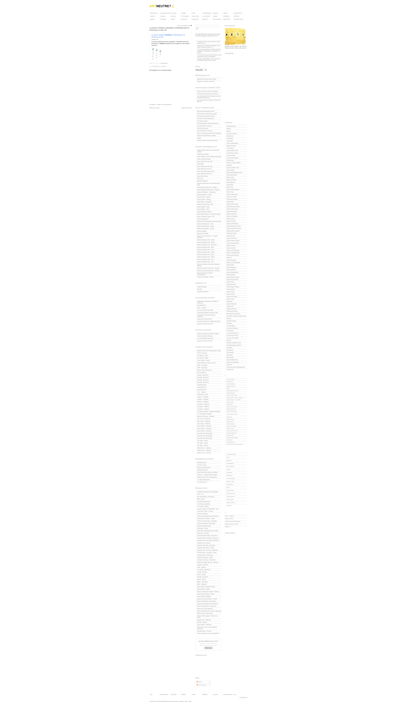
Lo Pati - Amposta (202, 572)
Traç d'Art (229, 364)
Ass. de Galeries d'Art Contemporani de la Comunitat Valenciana (209, 96)
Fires (193, 13)
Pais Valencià (217, 19)
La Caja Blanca (231, 326)
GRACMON (200, 164)
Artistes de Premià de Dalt (204, 319)
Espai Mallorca (231, 182)
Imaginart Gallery (231, 309)
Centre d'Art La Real (232, 153)
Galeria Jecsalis (231, 248)
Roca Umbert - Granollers (204, 426)
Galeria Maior (230, 265)
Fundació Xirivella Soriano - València (207, 562)
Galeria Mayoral (231, 274)
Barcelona (226, 19)
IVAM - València (201, 567)
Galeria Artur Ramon (232, 209)
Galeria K (229, 257)
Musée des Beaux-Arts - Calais (206, 252)
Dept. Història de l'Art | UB (204, 173)
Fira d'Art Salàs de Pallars (204, 126)
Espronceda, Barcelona (203, 467)
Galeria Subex (231, 294)
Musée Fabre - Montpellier (204, 202)
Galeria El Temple (232, 233)
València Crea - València (204, 448)
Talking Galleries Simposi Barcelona (207, 140)
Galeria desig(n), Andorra (234, 226)
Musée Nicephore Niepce (204, 211)
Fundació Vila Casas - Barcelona (206, 560)
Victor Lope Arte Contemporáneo (236, 367)
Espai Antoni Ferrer (202, 176)
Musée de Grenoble (202, 233)
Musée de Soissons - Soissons (205, 416)
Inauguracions (165, 13)
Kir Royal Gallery (231, 321)
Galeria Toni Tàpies (232, 296)
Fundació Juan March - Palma (205, 547)
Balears (205, 19)
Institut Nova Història (203, 154)
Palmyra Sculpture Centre (234, 343)
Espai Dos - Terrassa (203, 533)
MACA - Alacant (201, 574)
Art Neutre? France (154, 701)
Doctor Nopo (230, 160)
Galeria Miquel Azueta (233, 277)
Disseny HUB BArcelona (204, 526)
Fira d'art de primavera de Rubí (206, 116)
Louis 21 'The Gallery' (233, 338)
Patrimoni (226, 16)
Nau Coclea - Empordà (203, 419)
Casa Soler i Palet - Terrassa (205, 511)
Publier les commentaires (164, 104)
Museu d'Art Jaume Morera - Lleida (207, 599)
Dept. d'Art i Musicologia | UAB (205, 171)
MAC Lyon (200, 178)
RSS (235, 694)
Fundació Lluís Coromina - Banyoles (207, 550)
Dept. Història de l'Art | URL (204, 161)
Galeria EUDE (231, 236)
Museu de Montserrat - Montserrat (206, 606)
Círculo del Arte (231, 155)
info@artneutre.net (213, 36)
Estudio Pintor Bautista (233, 189)
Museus (152, 19)
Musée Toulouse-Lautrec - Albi (205, 216)
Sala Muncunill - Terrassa (204, 631)
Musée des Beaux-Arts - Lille (205, 259)
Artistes (173, 13)
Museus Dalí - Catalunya (204, 620)
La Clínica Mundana (232, 328)
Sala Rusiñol (230, 357)
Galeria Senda (231, 289)
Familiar (215, 13)
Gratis (173, 19)
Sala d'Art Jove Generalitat (204, 433)
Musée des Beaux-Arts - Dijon (205, 254)
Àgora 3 (229, 131)
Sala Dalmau (230, 352)
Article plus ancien (187, 108)
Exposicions (154, 13)
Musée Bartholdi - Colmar (204, 194)
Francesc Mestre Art (232, 194)
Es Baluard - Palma (202, 528)
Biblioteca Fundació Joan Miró (205, 81)
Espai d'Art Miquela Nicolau (234, 172)
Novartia (199, 289)
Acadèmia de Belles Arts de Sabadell (207, 492)
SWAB (199, 138)
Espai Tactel (230, 184)
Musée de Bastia (202, 231)
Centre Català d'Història (204, 159)
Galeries (163, 19)
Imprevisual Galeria (232, 311)
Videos (225, 13)
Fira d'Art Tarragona (202, 128)
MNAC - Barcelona (202, 582)
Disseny (162, 16)
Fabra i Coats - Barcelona (204, 370)
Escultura (195, 16)
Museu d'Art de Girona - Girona (206, 594)
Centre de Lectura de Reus (204, 341)
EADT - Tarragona (202, 365)
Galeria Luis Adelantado (233, 262)
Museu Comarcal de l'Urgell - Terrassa (208, 591)
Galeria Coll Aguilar (232, 216)
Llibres (215, 16)
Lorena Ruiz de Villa (232, 335)
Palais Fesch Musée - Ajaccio (205, 277)
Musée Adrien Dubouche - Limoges (207, 187)
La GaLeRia (230, 330)
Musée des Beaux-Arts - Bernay (206, 242)
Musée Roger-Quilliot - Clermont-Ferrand (208, 214)
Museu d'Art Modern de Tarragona (206, 601)
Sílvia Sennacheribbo (233, 362)
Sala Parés (230, 355)
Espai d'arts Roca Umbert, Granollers (207, 472)
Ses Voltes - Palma (202, 440)
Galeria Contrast (231, 221)
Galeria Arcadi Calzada (233, 206)
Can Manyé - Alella (202, 355)
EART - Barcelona (202, 367)
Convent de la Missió (232, 158)
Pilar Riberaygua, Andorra (234, 345)
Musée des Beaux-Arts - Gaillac (206, 257)
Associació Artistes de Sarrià (205, 324)
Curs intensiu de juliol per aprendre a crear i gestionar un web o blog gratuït (209, 55)
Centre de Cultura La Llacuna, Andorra (208, 333)
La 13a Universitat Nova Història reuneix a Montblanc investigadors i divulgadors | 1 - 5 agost (209, 51)
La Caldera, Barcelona (203, 479)
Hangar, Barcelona (202, 470)
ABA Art (229, 129)
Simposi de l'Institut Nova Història (206, 135)
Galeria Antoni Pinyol (232, 204)
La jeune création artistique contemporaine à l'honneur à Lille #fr (169, 29)
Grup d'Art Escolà (231, 304)
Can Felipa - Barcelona (203, 504)
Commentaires (202, 685)
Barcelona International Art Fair (206, 111)
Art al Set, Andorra (232, 133)
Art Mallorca (230, 136)
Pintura (173, 16)
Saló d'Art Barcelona (232, 360)
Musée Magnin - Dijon (203, 207)
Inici (151, 694)
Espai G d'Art (230, 177)
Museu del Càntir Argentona (205, 608)
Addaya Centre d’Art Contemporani (207, 477)
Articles (200, 682)
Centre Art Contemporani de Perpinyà (207, 516)
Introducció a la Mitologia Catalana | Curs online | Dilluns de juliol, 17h (208, 46)
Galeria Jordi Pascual (233, 255)
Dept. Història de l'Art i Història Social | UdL (209, 156)
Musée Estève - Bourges (204, 199)
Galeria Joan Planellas (233, 250)
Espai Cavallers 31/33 (233, 167)
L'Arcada (229, 323)
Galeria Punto (230, 282)
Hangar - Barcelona (202, 375)
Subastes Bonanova (203, 291)
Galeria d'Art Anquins (232, 223)
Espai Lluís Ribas (231, 180)
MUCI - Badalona (202, 584)
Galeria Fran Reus (232, 238)
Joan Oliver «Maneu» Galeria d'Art (236, 316)
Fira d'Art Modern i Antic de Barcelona (207, 123)
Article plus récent (154, 108)
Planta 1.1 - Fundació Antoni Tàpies (207, 475)
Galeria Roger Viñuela (233, 287)
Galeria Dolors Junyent (233, 231)
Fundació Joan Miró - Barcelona (206, 545)
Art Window (230, 141)
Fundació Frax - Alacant (203, 543)
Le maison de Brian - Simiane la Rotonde (208, 411)
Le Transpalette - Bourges (204, 414)
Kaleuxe (229, 318)
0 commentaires (163, 63)
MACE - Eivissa (201, 579)
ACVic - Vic (200, 494)
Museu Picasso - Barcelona (205, 613)
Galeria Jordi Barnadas (233, 253)
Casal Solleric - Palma (203, 360)
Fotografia (185, 16)
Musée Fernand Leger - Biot (205, 204)
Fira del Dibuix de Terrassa (204, 130)
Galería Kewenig (231, 260)
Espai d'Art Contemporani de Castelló (207, 531)
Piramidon (229, 347)
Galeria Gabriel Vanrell (233, 240)
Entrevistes (238, 13)
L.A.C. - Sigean (201, 392)
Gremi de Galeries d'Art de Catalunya (207, 91)
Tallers (152, 16)
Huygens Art (230, 306)
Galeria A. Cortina (231, 197)
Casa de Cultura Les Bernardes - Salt (207, 509)
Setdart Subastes (202, 286)
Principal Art (230, 350)
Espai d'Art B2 (230, 170)
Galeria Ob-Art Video (232, 279)
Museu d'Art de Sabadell (204, 596)
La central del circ (202, 482)
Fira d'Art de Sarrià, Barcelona (205, 118)
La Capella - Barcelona (203, 569)
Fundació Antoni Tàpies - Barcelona (207, 535)
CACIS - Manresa (202, 353)
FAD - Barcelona (201, 372)
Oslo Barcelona (201, 305)
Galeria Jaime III (231, 245)
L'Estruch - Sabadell (202, 397)
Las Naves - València (203, 404)
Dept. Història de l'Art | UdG (204, 166)
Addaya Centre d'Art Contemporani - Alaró (209, 350)
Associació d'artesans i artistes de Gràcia (208, 321)
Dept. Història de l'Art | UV (204, 169)
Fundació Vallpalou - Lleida (205, 557)
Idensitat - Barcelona (203, 377)
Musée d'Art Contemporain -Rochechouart (209, 221)
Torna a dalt (244, 697)
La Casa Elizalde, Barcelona (205, 338)
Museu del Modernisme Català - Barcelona (209, 611)
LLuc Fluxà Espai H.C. (233, 333)
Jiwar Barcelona (201, 385)
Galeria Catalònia (231, 214)
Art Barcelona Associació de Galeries (207, 93)
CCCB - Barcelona (202, 514)
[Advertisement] (170, 129)
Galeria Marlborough (232, 272)
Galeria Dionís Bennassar (234, 228)
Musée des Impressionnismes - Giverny (208, 268)
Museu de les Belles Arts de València (207, 604)
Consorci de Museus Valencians (206, 523)
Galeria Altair (230, 201)
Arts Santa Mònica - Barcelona (205, 496)
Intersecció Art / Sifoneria (233, 313)
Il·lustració (206, 16)
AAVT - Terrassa (201, 307)
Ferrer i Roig (230, 192)
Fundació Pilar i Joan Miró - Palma (207, 552)
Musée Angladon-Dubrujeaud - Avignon (208, 190)
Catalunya (195, 19)
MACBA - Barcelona (202, 577)
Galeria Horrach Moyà (233, 243)
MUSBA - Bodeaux (202, 181)
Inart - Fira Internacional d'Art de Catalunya (209, 133)
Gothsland (229, 301)
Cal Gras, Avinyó (201, 465)
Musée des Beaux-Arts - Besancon (207, 245)
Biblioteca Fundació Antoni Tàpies (206, 79)
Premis (183, 13)
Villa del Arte (230, 369)
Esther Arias (230, 187)
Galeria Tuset (230, 299)
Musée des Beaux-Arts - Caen (205, 249)
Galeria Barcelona (232, 211)
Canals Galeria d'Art (232, 150)
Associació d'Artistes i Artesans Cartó (207, 312)
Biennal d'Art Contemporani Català (207, 114)
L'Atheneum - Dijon (202, 394)
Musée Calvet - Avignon (204, 197)
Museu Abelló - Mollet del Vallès (206, 586)
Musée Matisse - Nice (203, 209)
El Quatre (229, 165)
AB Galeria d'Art (231, 126)
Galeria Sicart (230, 291)
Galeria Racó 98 (231, 284)
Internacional (238, 19)
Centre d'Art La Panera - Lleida (206, 518)
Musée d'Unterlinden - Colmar (205, 228)
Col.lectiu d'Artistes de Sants (205, 310)
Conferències (206, 13)
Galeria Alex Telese (232, 199)
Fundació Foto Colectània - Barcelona (208, 538)
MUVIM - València (202, 622)
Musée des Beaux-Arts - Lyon (205, 262)
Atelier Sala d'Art (231, 146)
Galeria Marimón (231, 270)
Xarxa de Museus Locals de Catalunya (208, 633)
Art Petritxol (230, 138)
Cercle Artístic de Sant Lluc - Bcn (206, 363)
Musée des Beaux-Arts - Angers (206, 240)
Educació (184, 19)
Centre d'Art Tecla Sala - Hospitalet (207, 521)
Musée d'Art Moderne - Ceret (205, 224)
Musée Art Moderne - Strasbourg (206, 192)
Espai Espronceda (232, 175)
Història (236, 16)
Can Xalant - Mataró (202, 358)
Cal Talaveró (230, 148)
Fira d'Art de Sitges (202, 121)
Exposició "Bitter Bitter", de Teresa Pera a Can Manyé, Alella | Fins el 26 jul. (208, 59)
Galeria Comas (231, 219)
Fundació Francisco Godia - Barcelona (208, 540)
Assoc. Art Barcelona (232, 143)
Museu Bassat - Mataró (203, 589)
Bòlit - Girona (200, 499)
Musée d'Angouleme (203, 219)
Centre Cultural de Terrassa (205, 336)
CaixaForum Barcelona (203, 501)
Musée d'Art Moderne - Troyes (205, 226)
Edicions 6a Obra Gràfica (234, 162)
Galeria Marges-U (232, 267)
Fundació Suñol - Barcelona (205, 555)
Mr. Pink (229, 340)
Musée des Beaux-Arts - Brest (205, 247)
